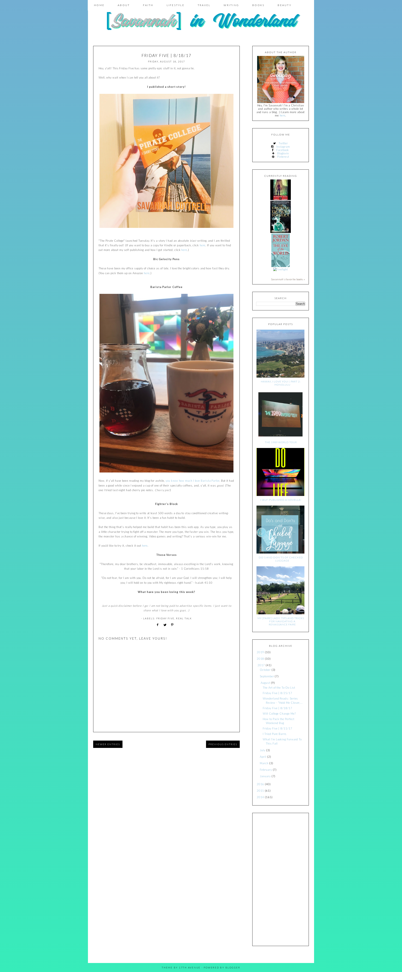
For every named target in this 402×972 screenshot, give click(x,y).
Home (99, 5)
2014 (260, 797)
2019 (260, 652)
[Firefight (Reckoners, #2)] (280, 269)
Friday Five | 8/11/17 (277, 728)
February (266, 769)
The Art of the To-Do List (279, 687)
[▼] (257, 665)
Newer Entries (108, 744)
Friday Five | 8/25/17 (277, 693)
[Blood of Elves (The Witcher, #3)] (280, 199)
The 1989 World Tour (281, 442)
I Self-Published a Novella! (280, 499)
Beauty (284, 5)
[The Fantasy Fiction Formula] (280, 232)
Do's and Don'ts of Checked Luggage (281, 559)
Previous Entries (223, 744)
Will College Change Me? (279, 713)
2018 (260, 658)
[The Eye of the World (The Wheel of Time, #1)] (280, 266)
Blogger (232, 967)
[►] (256, 652)
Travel (204, 5)
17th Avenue (190, 967)
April (263, 756)
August (265, 682)
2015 (260, 790)
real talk (184, 618)
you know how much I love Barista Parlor (192, 480)
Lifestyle (175, 5)
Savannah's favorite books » (288, 279)
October (265, 669)
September (267, 676)
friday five (165, 618)
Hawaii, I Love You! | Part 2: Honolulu (281, 383)
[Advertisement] (280, 879)
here (203, 245)
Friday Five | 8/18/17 (277, 708)
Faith (148, 5)
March (264, 763)
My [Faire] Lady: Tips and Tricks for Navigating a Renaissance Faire (281, 621)
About (124, 5)
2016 (260, 784)
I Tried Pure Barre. (275, 734)
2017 (261, 665)
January (265, 776)
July (262, 750)
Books (258, 5)
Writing (231, 5)
